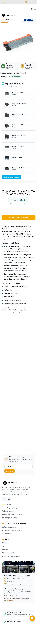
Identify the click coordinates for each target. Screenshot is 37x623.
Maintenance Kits (8, 553)
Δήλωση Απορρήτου (9, 527)
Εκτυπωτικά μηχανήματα (11, 556)
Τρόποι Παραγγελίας (9, 508)
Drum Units (6, 549)
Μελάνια (5, 543)
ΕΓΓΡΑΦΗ (9, 471)
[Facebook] (4, 499)
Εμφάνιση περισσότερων (11, 177)
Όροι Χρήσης (6, 533)
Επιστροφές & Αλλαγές (10, 518)
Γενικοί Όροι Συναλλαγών (11, 530)
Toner (4, 546)
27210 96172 (10, 581)
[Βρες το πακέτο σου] (25, 9)
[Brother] (29, 20)
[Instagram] (9, 499)
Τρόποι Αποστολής (8, 511)
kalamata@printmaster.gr (13, 584)
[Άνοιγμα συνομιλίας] (32, 618)
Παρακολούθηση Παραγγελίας (13, 514)
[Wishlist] (28, 9)
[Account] (35, 9)
